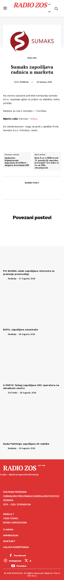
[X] (25, 190)
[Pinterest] (32, 190)
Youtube (21, 566)
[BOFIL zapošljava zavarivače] (32, 305)
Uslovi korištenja (16, 547)
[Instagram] (5, 561)
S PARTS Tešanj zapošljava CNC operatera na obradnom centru (31, 387)
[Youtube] (13, 566)
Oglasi (32, 58)
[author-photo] (5, 278)
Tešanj (33, 118)
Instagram (15, 561)
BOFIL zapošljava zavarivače (20, 329)
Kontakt (9, 541)
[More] (46, 190)
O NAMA (8, 529)
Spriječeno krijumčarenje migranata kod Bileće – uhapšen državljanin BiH (17, 161)
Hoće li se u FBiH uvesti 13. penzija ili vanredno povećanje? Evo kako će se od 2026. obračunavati (47, 163)
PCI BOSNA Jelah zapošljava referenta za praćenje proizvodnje (28, 272)
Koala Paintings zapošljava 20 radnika (26, 443)
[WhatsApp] (39, 190)
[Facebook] (17, 190)
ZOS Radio (12, 393)
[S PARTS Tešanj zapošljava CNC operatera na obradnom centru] (32, 360)
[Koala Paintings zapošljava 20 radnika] (32, 419)
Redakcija (24, 82)
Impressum (10, 535)
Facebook (20, 555)
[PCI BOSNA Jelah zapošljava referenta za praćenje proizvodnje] (32, 246)
